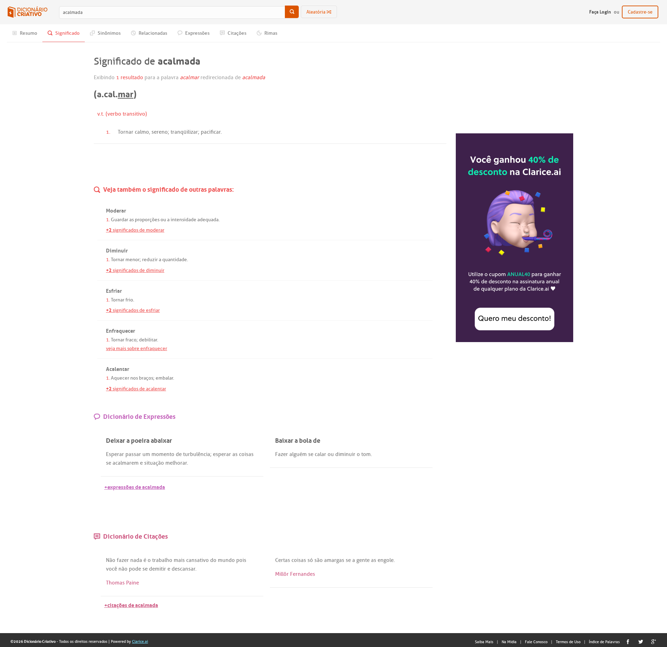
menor (132, 260)
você (111, 568)
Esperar (115, 454)
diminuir (345, 454)
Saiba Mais (484, 641)
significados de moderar (135, 230)
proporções (147, 220)
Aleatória (316, 12)
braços (146, 378)
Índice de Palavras (604, 641)
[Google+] (654, 641)
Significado (67, 33)
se (108, 462)
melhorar (176, 462)
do (213, 560)
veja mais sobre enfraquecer (136, 348)
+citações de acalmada (131, 604)
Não (110, 560)
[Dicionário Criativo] (27, 12)
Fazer (281, 454)
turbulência (196, 454)
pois (241, 560)
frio (129, 300)
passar (133, 454)
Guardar (119, 220)
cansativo (197, 560)
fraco (131, 340)
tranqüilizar (184, 131)
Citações (236, 33)
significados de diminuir (135, 270)
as (131, 220)
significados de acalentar (136, 389)
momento (162, 454)
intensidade (183, 220)
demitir (157, 568)
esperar (222, 454)
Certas (282, 560)
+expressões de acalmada (134, 486)
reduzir (150, 260)
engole (386, 560)
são (318, 560)
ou (163, 220)
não (122, 568)
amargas (334, 560)
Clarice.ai (140, 641)
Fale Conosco (536, 641)
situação (154, 462)
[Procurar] (292, 12)
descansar (183, 568)
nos (134, 378)
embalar (164, 378)
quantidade (174, 260)
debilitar (148, 340)
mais (179, 560)
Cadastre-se (640, 12)
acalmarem (126, 462)
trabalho (162, 560)
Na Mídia (509, 641)
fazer (123, 560)
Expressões (196, 33)
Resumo (28, 33)
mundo (226, 560)
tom (366, 454)
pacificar (211, 131)
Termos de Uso (568, 641)
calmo (142, 131)
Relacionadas (152, 33)
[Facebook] (628, 641)
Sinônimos (109, 33)
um (146, 454)
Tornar (125, 131)
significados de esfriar (133, 310)
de (179, 454)
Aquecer (120, 378)
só (310, 560)
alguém (298, 454)
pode (135, 568)
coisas (246, 454)
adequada (208, 220)
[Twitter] (641, 641)
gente (363, 560)
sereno (159, 131)
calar (320, 454)
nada (136, 560)
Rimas (270, 33)
